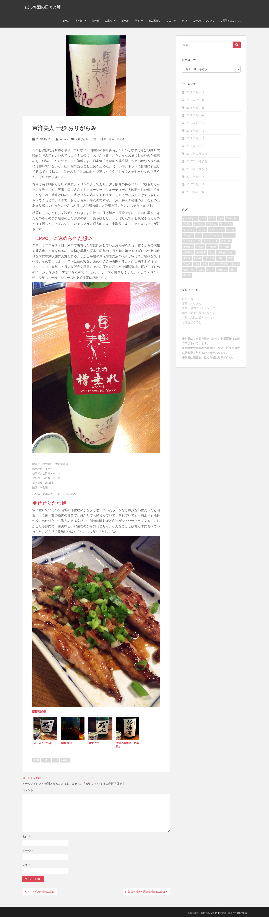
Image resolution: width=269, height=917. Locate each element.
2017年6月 (193, 192)
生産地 (108, 20)
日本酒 (79, 20)
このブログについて (203, 20)
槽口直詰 (209, 258)
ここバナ (171, 20)
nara (203, 218)
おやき (186, 224)
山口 (93, 139)
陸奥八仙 (222, 269)
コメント (27, 790)
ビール (125, 20)
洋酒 (136, 20)
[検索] (237, 45)
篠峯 (204, 264)
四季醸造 (188, 252)
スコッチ (229, 235)
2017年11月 (193, 161)
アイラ (202, 229)
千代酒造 (211, 246)
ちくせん (211, 224)
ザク (198, 235)
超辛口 (235, 264)
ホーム (66, 20)
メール (27, 850)
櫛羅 (230, 258)
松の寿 (197, 258)
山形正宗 (201, 252)
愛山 (211, 252)
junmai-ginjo (190, 218)
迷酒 (201, 269)
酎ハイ (210, 269)
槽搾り (221, 258)
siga (220, 218)
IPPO (36, 760)
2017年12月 (193, 153)
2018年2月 (193, 138)
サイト (26, 864)
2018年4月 (193, 123)
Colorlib (215, 912)
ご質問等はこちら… (230, 20)
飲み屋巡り (154, 20)
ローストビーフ (191, 241)
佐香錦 (199, 246)
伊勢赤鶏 (188, 246)
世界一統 (226, 241)
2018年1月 (193, 146)
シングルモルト (213, 235)
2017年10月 (193, 169)
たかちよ (198, 224)
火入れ (186, 264)
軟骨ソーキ (189, 269)
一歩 (55, 760)
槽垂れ (65, 760)
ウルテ (230, 229)
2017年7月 (193, 184)
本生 (111, 139)
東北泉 (186, 258)
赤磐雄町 (223, 264)
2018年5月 (193, 115)
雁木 (233, 269)
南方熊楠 (224, 246)
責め (213, 264)
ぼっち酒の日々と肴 (43, 6)
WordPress (240, 912)
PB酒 (212, 218)
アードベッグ (216, 229)
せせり (46, 760)
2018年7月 (193, 100)
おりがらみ (81, 139)
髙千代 (186, 275)
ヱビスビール (210, 241)
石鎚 (196, 264)
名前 (26, 836)
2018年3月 (193, 130)
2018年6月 (193, 107)
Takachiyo (231, 218)
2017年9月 (193, 177)
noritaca (64, 139)
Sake (184, 20)
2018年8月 (193, 92)
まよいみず (189, 229)
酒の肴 (95, 20)
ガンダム (188, 235)
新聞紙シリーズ (226, 252)
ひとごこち (226, 224)
